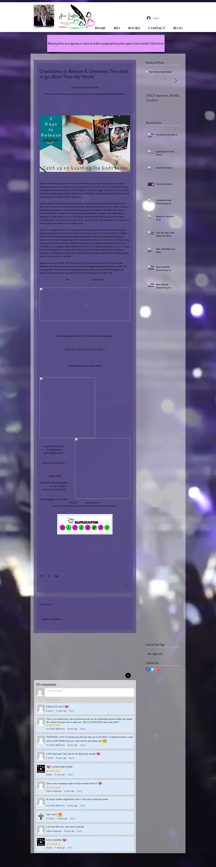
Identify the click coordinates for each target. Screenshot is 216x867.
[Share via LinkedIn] (56, 576)
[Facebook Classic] (148, 671)
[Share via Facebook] (41, 576)
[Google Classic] (157, 671)
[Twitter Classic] (152, 671)
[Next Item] (175, 80)
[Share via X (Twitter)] (48, 576)
